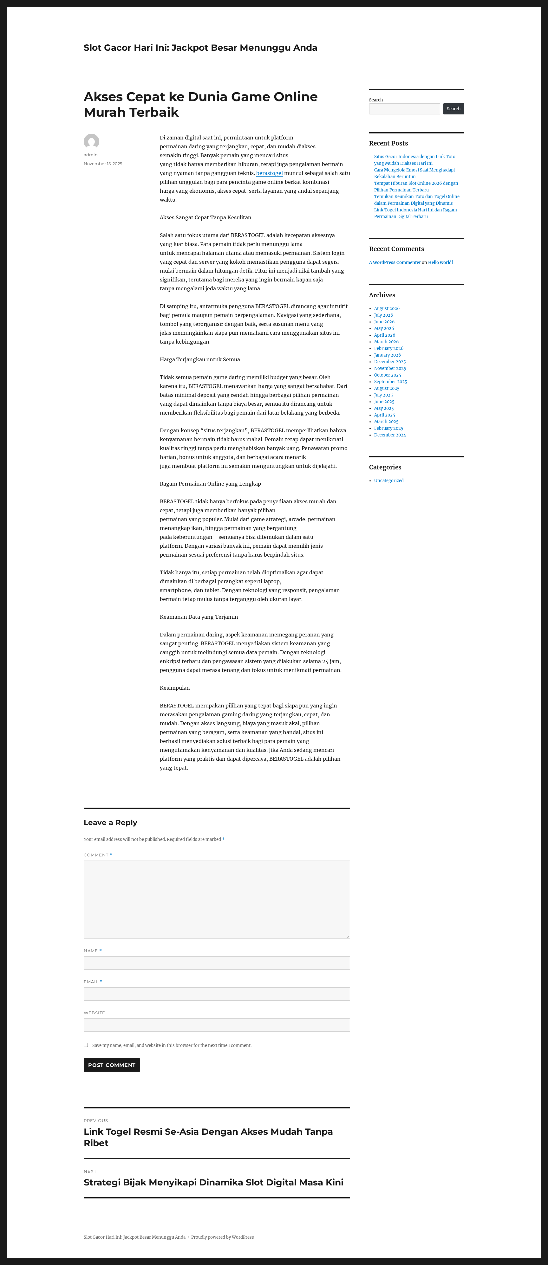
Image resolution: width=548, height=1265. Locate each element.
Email (93, 981)
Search (376, 100)
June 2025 (384, 401)
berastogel (269, 173)
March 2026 (386, 342)
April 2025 (384, 415)
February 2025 (388, 428)
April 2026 (384, 335)
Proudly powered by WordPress (222, 1237)
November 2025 (390, 368)
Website (94, 1012)
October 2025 (387, 375)
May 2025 (384, 408)
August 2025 (387, 388)
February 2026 (389, 348)
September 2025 (390, 381)
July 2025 (383, 395)
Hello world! (440, 262)
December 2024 (390, 435)
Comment (98, 855)
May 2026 (384, 328)
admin (91, 154)
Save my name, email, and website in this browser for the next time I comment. (171, 1045)
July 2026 (383, 315)
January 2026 (387, 355)
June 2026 (384, 322)
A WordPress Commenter (395, 262)
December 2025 (390, 362)
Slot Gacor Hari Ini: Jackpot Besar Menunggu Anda (200, 47)
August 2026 (387, 308)
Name (93, 950)
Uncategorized (389, 480)
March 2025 (386, 421)
